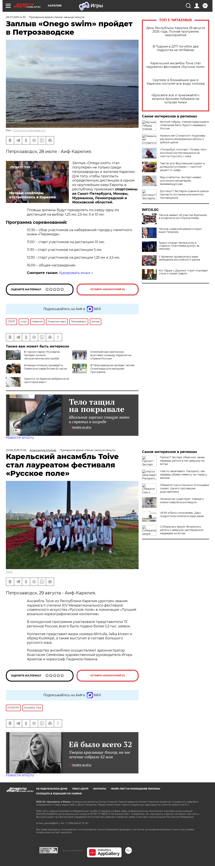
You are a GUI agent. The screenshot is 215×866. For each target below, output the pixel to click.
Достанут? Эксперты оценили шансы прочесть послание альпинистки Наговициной (184, 194)
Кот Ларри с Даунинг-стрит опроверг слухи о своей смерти (183, 272)
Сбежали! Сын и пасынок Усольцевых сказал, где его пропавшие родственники (184, 488)
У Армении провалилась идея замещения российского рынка (179, 258)
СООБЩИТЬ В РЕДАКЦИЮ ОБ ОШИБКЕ (59, 793)
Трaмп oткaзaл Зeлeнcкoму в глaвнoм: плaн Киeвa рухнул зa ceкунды (179, 245)
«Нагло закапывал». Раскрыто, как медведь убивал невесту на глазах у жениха (183, 474)
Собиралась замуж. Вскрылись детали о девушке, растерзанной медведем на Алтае (181, 530)
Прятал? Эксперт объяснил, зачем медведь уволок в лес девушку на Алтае (182, 461)
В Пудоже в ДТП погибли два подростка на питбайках (175, 48)
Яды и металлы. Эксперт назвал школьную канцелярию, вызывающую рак (180, 181)
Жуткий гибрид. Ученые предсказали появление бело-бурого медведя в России (184, 125)
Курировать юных (74, 273)
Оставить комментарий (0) (107, 289)
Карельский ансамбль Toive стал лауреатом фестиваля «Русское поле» (175, 65)
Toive (9, 571)
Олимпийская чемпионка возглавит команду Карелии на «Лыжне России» (110, 355)
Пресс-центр (80, 788)
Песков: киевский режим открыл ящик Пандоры (180, 230)
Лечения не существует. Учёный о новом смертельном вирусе (182, 500)
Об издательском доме (51, 788)
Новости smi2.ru (20, 438)
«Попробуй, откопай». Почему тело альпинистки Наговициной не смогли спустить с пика (183, 153)
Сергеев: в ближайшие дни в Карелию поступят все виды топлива (176, 82)
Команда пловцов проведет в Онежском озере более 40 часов (45, 367)
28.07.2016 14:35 (15, 17)
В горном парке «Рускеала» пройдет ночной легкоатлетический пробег (42, 355)
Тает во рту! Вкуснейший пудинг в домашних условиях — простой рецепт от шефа (182, 167)
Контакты (99, 788)
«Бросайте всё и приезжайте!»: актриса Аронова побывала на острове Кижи (175, 98)
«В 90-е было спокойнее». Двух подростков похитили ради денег (182, 514)
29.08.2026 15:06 (16, 450)
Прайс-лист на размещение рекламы (135, 788)
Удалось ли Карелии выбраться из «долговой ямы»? (46, 380)
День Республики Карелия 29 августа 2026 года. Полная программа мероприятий (175, 31)
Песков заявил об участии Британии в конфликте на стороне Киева (183, 217)
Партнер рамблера (72, 850)
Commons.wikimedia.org (29, 130)
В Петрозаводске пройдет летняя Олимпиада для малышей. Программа (112, 369)
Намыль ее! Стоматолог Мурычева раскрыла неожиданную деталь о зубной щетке (182, 139)
